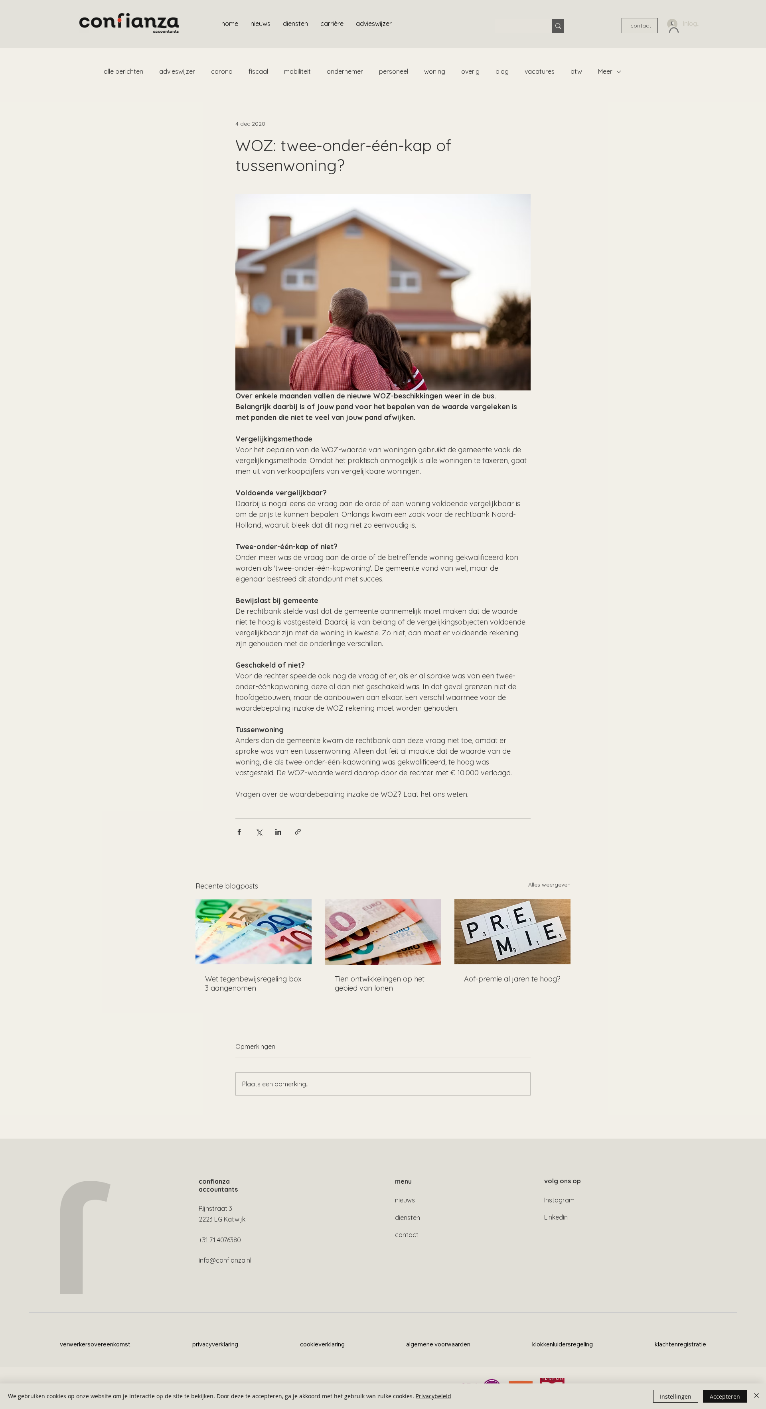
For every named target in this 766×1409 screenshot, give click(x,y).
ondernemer (345, 71)
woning (434, 71)
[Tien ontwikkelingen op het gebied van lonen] (383, 932)
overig (470, 71)
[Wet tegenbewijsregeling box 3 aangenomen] (253, 931)
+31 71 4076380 (220, 1240)
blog (502, 71)
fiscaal (258, 71)
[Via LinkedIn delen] (278, 832)
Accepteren (725, 1396)
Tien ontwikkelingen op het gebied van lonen (379, 983)
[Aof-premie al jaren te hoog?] (512, 931)
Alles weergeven (549, 884)
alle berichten (123, 71)
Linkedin (556, 1217)
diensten (407, 1218)
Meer (605, 71)
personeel (393, 71)
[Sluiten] (756, 1396)
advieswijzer (177, 71)
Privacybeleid (433, 1396)
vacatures (540, 71)
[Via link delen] (298, 832)
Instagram (559, 1200)
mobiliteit (297, 71)
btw (576, 71)
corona (222, 71)
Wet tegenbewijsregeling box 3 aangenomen (253, 983)
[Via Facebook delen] (239, 832)
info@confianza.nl (225, 1260)
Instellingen (675, 1396)
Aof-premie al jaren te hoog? (512, 978)
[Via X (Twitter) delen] (259, 832)
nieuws (405, 1200)
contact (407, 1235)
